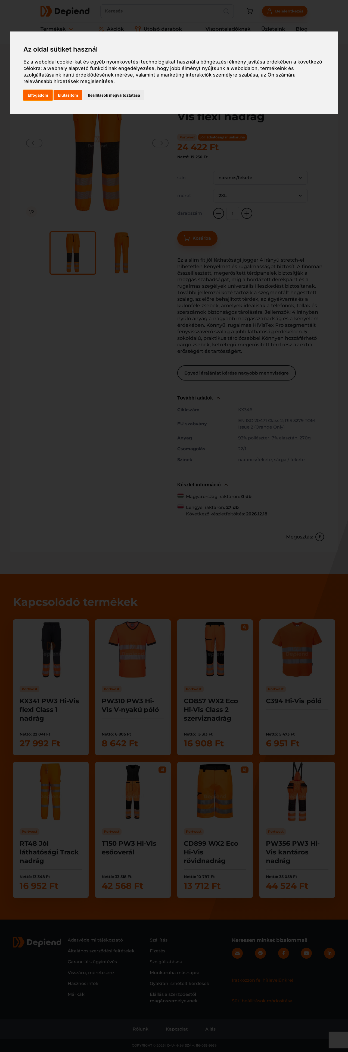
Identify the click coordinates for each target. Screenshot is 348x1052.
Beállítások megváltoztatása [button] (114, 95)
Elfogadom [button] (38, 95)
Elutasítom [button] (68, 95)
